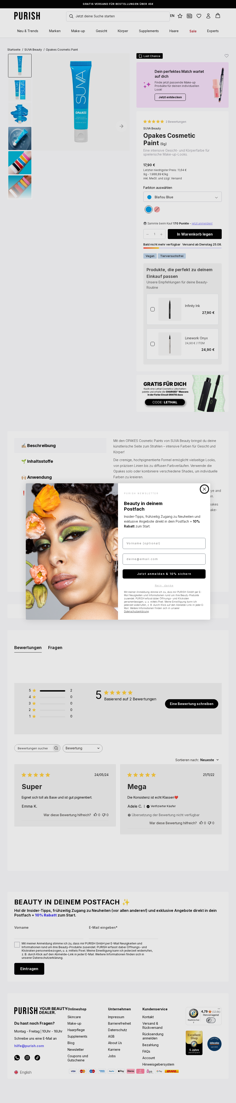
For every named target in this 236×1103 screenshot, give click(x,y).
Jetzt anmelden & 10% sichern (164, 574)
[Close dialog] (204, 489)
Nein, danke (164, 585)
